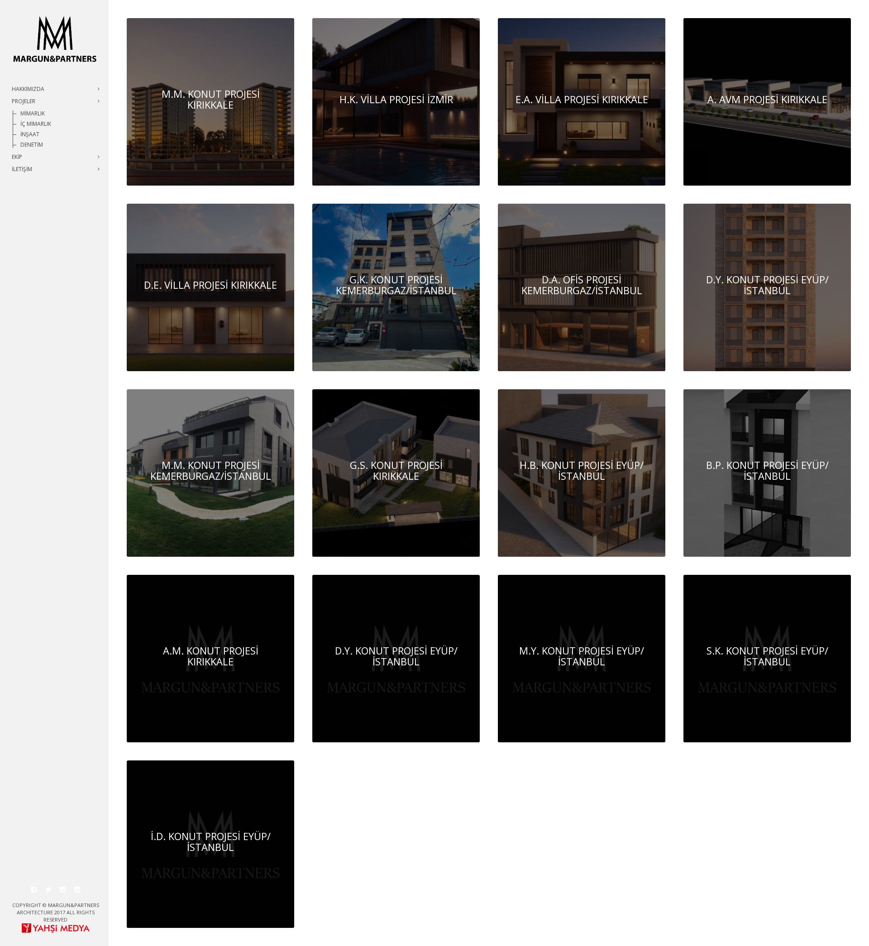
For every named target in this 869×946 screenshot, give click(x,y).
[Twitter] (48, 889)
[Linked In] (77, 889)
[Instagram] (62, 889)
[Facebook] (33, 889)
